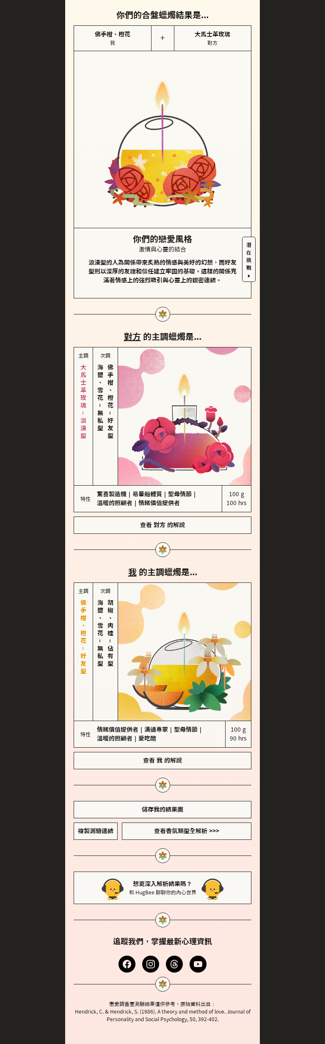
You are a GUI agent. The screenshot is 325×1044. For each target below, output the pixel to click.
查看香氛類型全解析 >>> (186, 760)
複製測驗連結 (95, 760)
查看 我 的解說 (162, 689)
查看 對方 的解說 (162, 489)
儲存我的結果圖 (162, 738)
